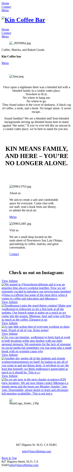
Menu (5, 10)
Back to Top (9, 458)
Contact (6, 6)
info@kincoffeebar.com (36, 451)
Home (5, 3)
